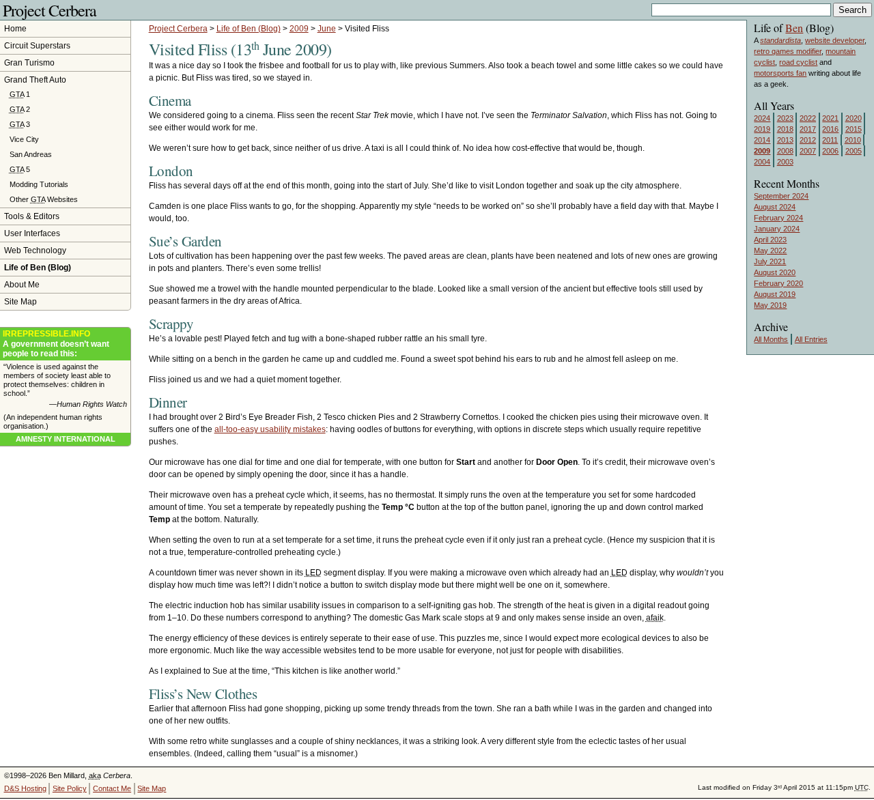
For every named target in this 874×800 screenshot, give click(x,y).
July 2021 (770, 261)
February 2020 (778, 283)
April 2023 (770, 239)
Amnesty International (65, 439)
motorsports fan (780, 73)
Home (15, 28)
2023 (785, 118)
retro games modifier (787, 51)
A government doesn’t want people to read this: (56, 343)
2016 (830, 129)
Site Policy (70, 788)
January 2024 (777, 229)
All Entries (811, 339)
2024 (762, 118)
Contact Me (112, 788)
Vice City (24, 139)
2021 (830, 118)
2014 (762, 140)
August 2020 (774, 272)
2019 (762, 129)
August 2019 (774, 294)
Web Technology (35, 250)
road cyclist (798, 62)
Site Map (20, 301)
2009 (299, 28)
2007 (808, 151)
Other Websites (44, 199)
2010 (853, 140)
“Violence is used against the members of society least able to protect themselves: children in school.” (65, 385)
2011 (830, 140)
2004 (762, 162)
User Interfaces (32, 233)
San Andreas (31, 154)
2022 (808, 118)
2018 (785, 129)
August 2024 (774, 207)
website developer (834, 40)
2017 (808, 129)
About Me (22, 284)
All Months (771, 339)
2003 (785, 162)
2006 (830, 151)
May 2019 (770, 305)
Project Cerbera (49, 10)
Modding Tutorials (39, 184)
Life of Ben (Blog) (248, 28)
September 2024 (781, 196)
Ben (794, 27)
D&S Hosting (25, 788)
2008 (785, 151)
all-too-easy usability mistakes (270, 429)
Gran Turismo (29, 63)
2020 (853, 118)
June (327, 28)
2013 (785, 140)
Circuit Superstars (37, 46)
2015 (853, 129)
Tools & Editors (31, 216)
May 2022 (770, 250)
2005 (853, 151)
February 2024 (778, 218)
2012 (808, 140)
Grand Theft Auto (35, 80)
